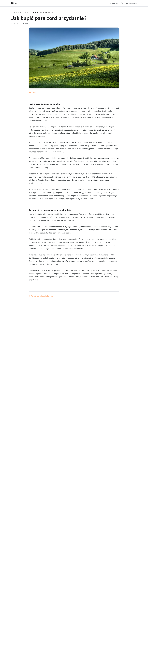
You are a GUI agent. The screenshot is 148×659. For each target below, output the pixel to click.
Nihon (14, 3)
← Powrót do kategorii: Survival (41, 296)
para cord (32, 93)
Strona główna (131, 3)
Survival (26, 12)
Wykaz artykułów (116, 3)
